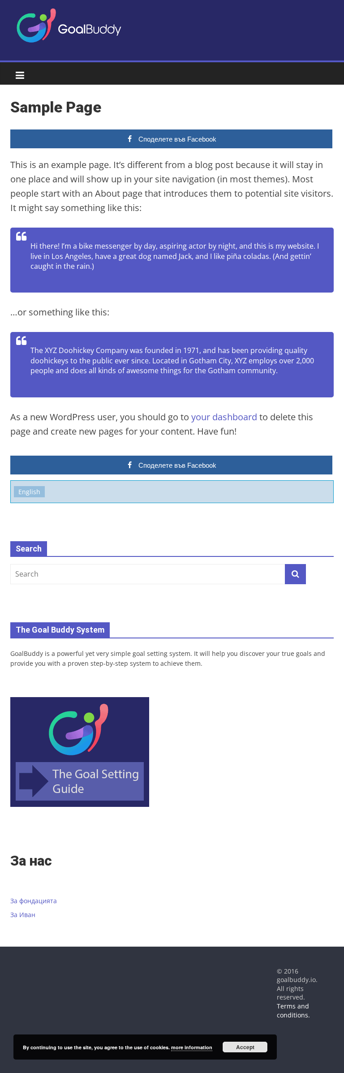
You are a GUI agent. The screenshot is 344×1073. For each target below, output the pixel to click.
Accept (245, 1047)
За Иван (22, 914)
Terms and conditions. (293, 1010)
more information (191, 1047)
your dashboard (224, 417)
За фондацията (33, 900)
